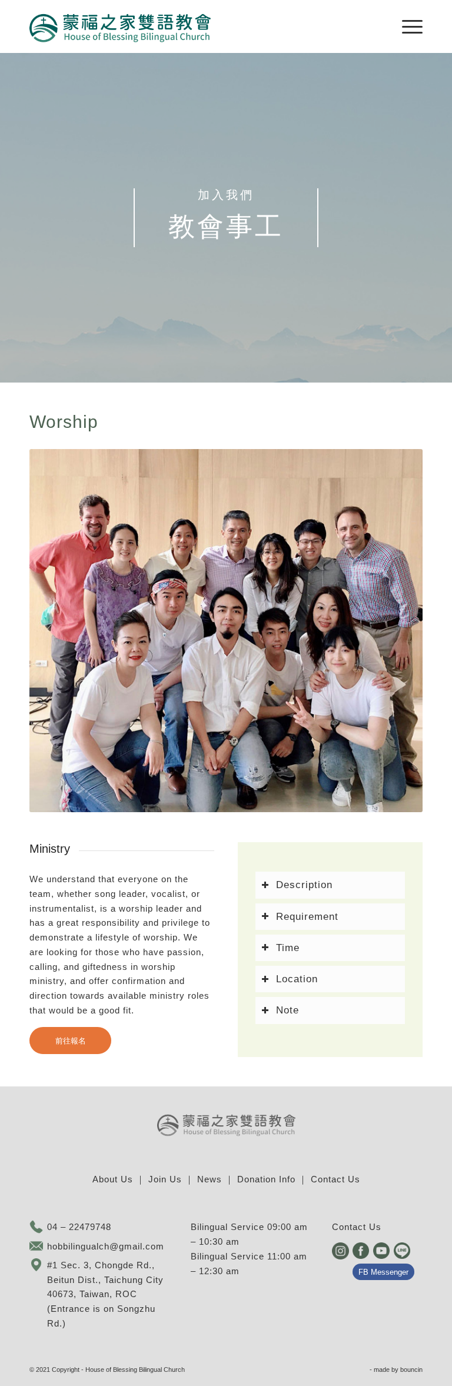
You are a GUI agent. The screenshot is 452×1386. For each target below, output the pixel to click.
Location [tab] (297, 978)
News (209, 1179)
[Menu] (406, 26)
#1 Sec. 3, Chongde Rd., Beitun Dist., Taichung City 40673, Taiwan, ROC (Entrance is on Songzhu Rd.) (105, 1294)
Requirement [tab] (307, 916)
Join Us (165, 1179)
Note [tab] (287, 1010)
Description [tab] (304, 884)
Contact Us (335, 1179)
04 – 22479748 (79, 1227)
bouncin (411, 1369)
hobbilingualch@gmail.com (105, 1246)
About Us (112, 1179)
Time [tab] (288, 947)
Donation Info (266, 1179)
